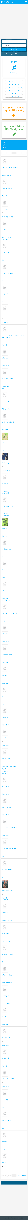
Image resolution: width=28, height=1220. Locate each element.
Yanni (3, 1149)
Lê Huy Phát (5, 493)
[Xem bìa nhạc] (5, 436)
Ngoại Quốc (5, 345)
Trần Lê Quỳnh (6, 409)
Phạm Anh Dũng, (7, 237)
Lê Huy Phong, (6, 491)
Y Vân (3, 450)
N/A (3, 260)
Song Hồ (4, 388)
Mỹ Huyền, (5, 770)
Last (23, 153)
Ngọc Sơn (5, 536)
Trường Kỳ (5, 899)
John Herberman (7, 983)
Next (18, 153)
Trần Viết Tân (6, 941)
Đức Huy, (4, 768)
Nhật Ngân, (5, 771)
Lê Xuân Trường (6, 600)
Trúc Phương (6, 470)
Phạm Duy (5, 704)
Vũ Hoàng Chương (7, 217)
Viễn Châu (5, 430)
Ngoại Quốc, (5, 598)
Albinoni (4, 1170)
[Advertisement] (14, 21)
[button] (14, 112)
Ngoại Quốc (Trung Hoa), (9, 766)
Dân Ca (4, 577)
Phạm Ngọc (5, 239)
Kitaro (3, 877)
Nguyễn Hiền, (6, 386)
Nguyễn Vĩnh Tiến (7, 920)
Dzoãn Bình (5, 773)
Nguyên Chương (6, 175)
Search (15, 49)
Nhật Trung (5, 322)
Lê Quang (4, 621)
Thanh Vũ (4, 196)
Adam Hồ (4, 1128)
